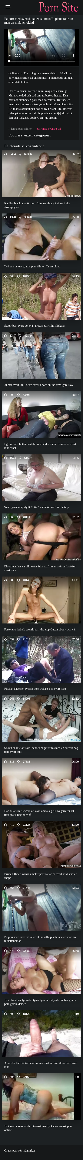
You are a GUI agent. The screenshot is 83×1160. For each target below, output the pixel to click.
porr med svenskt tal (48, 128)
